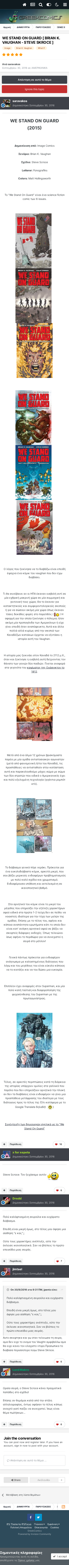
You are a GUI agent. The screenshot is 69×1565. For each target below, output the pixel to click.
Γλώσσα (38, 1524)
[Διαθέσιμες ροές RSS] (63, 1506)
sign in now (21, 1445)
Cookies (54, 1527)
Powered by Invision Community (34, 1534)
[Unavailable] (33, 240)
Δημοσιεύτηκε (33, 105)
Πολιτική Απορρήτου (21, 1527)
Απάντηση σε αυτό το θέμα (34, 79)
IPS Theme (12, 1524)
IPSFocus (26, 1524)
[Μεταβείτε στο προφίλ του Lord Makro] (6, 1372)
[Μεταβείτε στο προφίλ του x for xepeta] (6, 1154)
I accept (61, 1556)
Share (17, 1480)
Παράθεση (15, 1144)
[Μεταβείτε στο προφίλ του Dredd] (6, 1200)
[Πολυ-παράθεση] (4, 1144)
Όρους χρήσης (26, 1560)
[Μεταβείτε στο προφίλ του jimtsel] (6, 1271)
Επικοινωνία (41, 1527)
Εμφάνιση (52, 1524)
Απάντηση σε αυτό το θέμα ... (28, 1460)
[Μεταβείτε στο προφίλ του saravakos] (6, 103)
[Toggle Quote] (8, 1289)
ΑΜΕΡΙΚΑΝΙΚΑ (39, 67)
